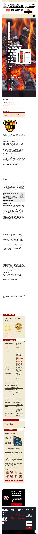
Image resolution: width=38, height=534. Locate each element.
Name (27, 520)
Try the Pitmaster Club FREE (13, 0)
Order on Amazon (8, 115)
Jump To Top (31, 532)
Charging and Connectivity (9, 102)
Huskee (16, 477)
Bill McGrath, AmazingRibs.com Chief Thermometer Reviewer (15, 79)
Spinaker (20, 473)
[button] (3, 16)
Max (11, 473)
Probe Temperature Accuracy (9, 104)
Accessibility (19, 532)
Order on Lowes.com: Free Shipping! (12, 114)
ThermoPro (9, 424)
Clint (16, 473)
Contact (22, 532)
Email (27, 523)
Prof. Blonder (7, 478)
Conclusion (6, 106)
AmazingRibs (10, 27)
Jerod (12, 477)
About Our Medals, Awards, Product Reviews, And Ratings (9, 335)
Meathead (7, 473)
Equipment (10, 34)
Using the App (6, 105)
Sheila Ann (20, 477)
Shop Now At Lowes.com (7, 200)
